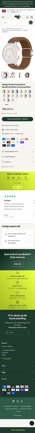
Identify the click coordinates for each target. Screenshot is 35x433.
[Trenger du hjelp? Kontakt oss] (27, 17)
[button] (3, 17)
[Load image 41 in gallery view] (20, 75)
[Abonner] (28, 332)
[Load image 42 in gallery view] (27, 75)
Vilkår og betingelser (26, 406)
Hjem (3, 28)
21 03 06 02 (7, 358)
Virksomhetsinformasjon (11, 409)
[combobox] (17, 22)
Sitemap (18, 411)
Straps (19, 415)
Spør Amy (17, 264)
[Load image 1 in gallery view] (5, 75)
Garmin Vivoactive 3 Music (14, 28)
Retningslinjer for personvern (11, 406)
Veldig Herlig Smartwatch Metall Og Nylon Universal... (15, 31)
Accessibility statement (25, 409)
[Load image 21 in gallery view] (12, 75)
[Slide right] (32, 53)
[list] (17, 11)
